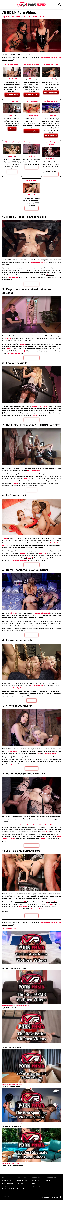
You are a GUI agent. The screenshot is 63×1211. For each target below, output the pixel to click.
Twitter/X (48, 1180)
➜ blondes (14, 483)
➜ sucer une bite (21, 902)
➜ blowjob (42, 553)
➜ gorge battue (51, 902)
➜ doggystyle (28, 558)
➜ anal (43, 839)
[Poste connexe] (31, 947)
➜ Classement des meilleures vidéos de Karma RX (35, 825)
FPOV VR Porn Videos (11, 1087)
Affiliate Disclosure (22, 1180)
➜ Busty (5, 538)
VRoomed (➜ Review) (37, 909)
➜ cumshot (35, 415)
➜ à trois (8, 349)
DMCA (33, 1183)
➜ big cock (12, 764)
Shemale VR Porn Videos (12, 1166)
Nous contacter (36, 1180)
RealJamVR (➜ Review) (38, 262)
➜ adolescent (12, 751)
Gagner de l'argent (7, 1180)
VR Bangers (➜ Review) (42, 613)
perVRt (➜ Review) (33, 470)
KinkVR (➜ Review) (19, 688)
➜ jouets (27, 478)
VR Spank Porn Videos (11, 1126)
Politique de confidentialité (43, 1196)
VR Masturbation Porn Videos (14, 968)
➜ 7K (31, 685)
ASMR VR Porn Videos (11, 1008)
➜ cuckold (22, 344)
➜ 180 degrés (38, 685)
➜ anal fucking (12, 277)
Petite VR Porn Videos (11, 1047)
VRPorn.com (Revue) (15, 353)
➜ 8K (39, 753)
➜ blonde (8, 338)
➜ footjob (23, 553)
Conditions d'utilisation (9, 1189)
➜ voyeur (49, 904)
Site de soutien (21, 1189)
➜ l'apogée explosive (20, 560)
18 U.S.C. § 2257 (36, 1186)
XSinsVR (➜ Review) (50, 753)
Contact (34, 1196)
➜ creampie (23, 906)
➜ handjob (22, 351)
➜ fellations (50, 275)
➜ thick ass (46, 832)
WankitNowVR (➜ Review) (39, 406)
